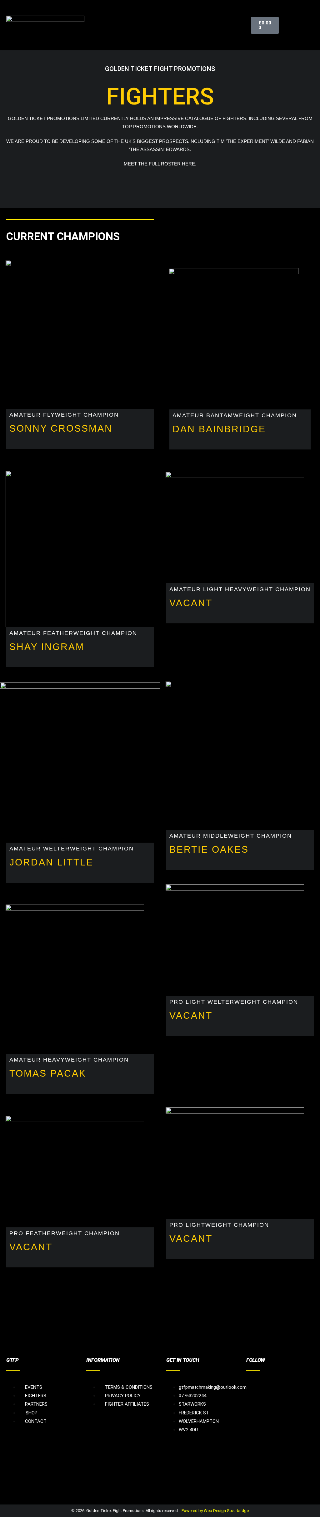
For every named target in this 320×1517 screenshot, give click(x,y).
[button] (309, 25)
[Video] (302, 1382)
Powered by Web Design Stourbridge (215, 1510)
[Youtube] (289, 1382)
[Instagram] (276, 1382)
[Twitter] (263, 1382)
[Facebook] (251, 1382)
